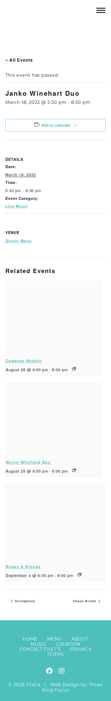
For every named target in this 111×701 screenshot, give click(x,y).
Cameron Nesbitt (24, 360)
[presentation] (53, 317)
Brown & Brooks (23, 566)
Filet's (55, 21)
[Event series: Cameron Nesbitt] (74, 368)
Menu (54, 639)
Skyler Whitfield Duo (28, 462)
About (79, 639)
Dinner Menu (18, 240)
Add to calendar (56, 125)
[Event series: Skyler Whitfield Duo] (74, 470)
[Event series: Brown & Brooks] (79, 574)
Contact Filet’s (40, 649)
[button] (100, 10)
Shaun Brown (85, 601)
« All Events (19, 60)
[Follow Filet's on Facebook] (49, 671)
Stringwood (24, 601)
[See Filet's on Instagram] (61, 671)
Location (68, 644)
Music (38, 644)
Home (30, 639)
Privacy (80, 649)
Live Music (16, 206)
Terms (55, 654)
